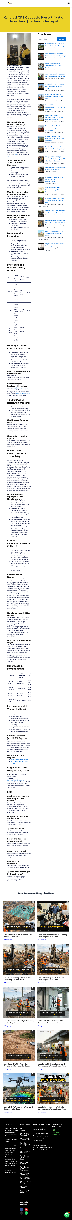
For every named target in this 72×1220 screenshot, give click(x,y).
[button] (68, 3)
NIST (8, 156)
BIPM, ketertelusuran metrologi (20, 760)
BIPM (15, 154)
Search (61, 39)
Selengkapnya (8, 939)
